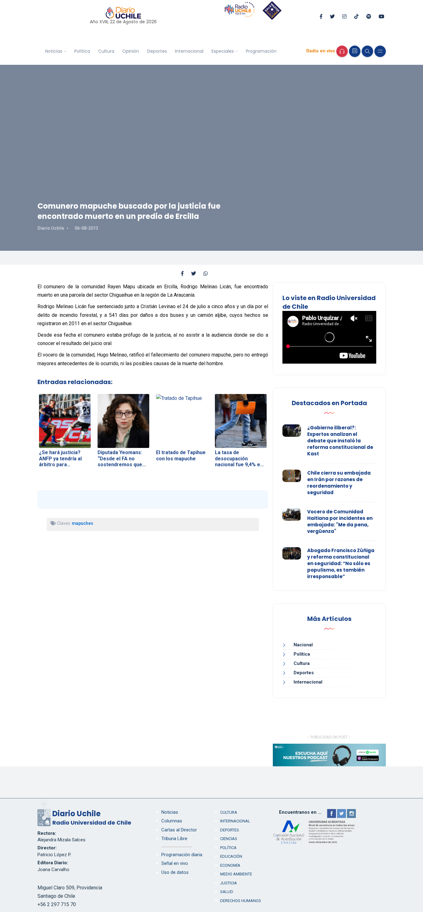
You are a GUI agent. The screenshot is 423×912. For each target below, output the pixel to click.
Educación (231, 856)
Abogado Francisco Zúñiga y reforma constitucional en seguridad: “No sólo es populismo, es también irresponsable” (340, 563)
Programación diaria (181, 854)
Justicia (228, 883)
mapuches (82, 523)
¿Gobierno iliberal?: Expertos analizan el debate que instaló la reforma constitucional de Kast (340, 440)
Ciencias (228, 838)
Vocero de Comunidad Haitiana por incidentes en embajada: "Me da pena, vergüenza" (340, 521)
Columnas (171, 821)
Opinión (130, 51)
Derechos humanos (240, 900)
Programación (261, 51)
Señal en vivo (174, 863)
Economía (230, 865)
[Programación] (354, 51)
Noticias (53, 51)
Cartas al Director (179, 830)
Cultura (106, 51)
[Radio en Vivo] (342, 51)
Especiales (223, 51)
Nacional (303, 645)
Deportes (157, 51)
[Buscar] (367, 51)
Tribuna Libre (174, 838)
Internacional (189, 51)
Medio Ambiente (236, 874)
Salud (226, 891)
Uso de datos (175, 872)
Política (82, 51)
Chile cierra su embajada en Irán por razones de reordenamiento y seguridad (339, 483)
